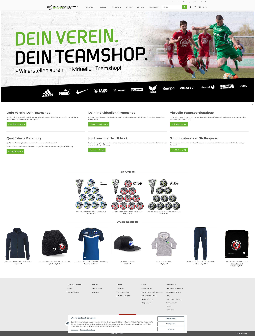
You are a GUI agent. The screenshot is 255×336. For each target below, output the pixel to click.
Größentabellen (147, 289)
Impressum (170, 310)
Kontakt (203, 2)
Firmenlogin (187, 2)
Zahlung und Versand (173, 292)
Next (250, 248)
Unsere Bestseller (127, 222)
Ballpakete (95, 292)
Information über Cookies (174, 289)
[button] (190, 7)
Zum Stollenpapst (179, 150)
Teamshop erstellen (123, 292)
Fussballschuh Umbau (149, 296)
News (196, 2)
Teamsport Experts (73, 292)
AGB (167, 296)
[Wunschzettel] (195, 7)
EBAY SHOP (141, 7)
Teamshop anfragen (16, 124)
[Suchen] (184, 7)
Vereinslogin (176, 2)
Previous (5, 248)
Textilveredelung (97, 150)
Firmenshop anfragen (99, 124)
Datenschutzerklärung (173, 299)
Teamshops (120, 289)
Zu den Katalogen (15, 151)
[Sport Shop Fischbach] (62, 7)
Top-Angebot (127, 171)
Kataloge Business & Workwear (152, 292)
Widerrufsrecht (171, 303)
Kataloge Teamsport (123, 296)
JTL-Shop (244, 333)
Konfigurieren (171, 324)
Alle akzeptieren (170, 318)
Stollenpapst (154, 7)
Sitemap (169, 306)
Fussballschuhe (97, 289)
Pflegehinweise (147, 303)
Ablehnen (171, 329)
